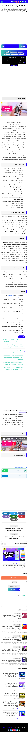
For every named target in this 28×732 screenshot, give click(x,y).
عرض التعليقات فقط (13, 586)
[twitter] (23, 2)
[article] (14, 528)
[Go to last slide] (5, 544)
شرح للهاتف (6, 60)
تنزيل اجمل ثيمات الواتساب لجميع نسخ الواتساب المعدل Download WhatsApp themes (12, 639)
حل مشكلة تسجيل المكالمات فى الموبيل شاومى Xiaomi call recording (11, 661)
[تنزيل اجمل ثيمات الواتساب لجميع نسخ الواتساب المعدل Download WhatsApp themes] (24, 637)
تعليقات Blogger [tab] (14, 578)
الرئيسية (22, 46)
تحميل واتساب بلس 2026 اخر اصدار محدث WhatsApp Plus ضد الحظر (15, 351)
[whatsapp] (21, 2)
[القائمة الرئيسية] (3, 46)
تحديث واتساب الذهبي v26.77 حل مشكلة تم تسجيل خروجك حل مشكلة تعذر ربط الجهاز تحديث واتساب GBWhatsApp (13, 357)
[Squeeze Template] (24, 727)
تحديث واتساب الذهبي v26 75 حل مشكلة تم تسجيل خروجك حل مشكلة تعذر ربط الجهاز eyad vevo (13, 368)
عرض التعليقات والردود (13, 589)
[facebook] (14, 2)
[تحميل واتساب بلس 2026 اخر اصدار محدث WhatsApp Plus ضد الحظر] (22, 695)
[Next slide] (2, 544)
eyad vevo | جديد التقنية (14, 5)
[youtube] (18, 2)
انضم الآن (5, 470)
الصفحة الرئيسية (21, 60)
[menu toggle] (26, 2)
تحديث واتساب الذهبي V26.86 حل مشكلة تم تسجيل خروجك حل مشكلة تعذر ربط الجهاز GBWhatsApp (13, 341)
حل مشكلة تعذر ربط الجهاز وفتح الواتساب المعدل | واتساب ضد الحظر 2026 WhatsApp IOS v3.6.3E (13, 363)
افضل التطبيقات (13, 60)
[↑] (14, 725)
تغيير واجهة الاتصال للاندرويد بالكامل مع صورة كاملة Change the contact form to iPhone (11, 650)
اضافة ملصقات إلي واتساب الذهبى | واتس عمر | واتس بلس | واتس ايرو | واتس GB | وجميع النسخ (11, 628)
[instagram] (16, 2)
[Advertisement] (14, 29)
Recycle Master (11, 295)
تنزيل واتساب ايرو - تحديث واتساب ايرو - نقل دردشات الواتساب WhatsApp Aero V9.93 (12, 616)
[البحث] (2, 2)
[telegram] (12, 2)
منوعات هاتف (21, 62)
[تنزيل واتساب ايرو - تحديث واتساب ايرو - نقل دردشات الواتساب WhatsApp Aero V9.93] (24, 615)
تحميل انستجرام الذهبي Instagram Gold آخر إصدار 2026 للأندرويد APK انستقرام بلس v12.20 (13, 346)
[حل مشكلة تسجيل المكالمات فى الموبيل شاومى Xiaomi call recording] (24, 659)
